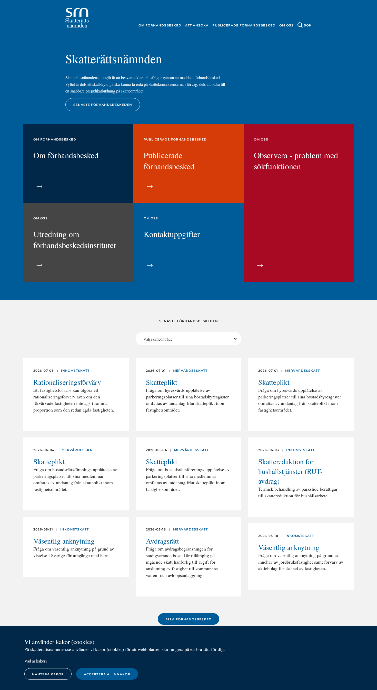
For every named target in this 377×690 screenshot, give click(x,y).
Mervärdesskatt (79, 450)
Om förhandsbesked (159, 25)
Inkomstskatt (75, 370)
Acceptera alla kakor (107, 674)
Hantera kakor (48, 674)
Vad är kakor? (35, 661)
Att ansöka (197, 25)
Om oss (286, 25)
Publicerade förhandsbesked (243, 25)
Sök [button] (308, 25)
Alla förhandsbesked (188, 619)
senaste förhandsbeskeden (102, 105)
